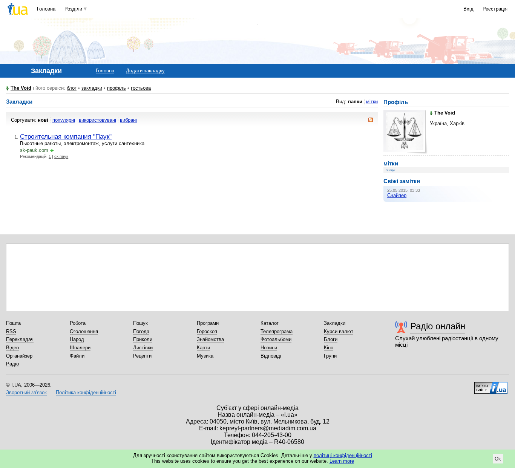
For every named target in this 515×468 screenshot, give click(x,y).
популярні (63, 120)
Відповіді (271, 356)
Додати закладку (145, 70)
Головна (46, 9)
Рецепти (142, 356)
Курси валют (338, 331)
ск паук (61, 156)
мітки (372, 101)
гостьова (141, 88)
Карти (203, 347)
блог (72, 88)
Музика (205, 356)
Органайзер (19, 356)
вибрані (128, 120)
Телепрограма (277, 331)
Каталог (270, 323)
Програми (208, 323)
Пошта (13, 323)
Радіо (12, 364)
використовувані (97, 120)
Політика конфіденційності (86, 392)
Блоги (330, 339)
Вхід (468, 9)
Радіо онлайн (437, 326)
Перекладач (20, 339)
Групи (330, 356)
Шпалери (80, 347)
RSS (11, 331)
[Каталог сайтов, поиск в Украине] (490, 385)
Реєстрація (495, 9)
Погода (141, 331)
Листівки (143, 347)
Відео (12, 347)
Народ (77, 339)
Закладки (334, 323)
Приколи (142, 339)
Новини (269, 347)
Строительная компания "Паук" (66, 136)
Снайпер (396, 195)
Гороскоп (207, 331)
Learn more (342, 461)
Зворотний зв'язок (26, 392)
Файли (77, 356)
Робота (78, 323)
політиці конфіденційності (343, 455)
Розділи (73, 9)
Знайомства (210, 339)
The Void (21, 88)
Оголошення (84, 331)
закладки (91, 88)
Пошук (140, 323)
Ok (498, 459)
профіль (116, 88)
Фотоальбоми (276, 339)
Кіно (328, 347)
